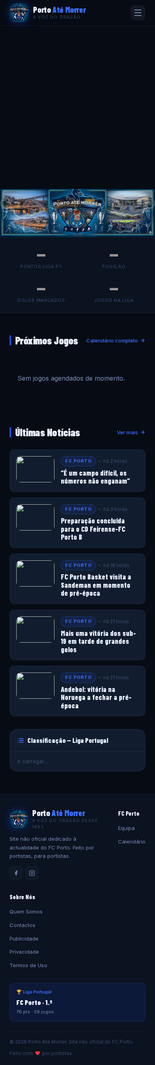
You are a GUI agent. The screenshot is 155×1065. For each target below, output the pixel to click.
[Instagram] (31, 873)
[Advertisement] (77, 107)
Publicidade (24, 938)
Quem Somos (26, 911)
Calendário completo (112, 340)
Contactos (22, 925)
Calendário (131, 841)
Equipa (126, 828)
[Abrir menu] (137, 12)
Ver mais (127, 432)
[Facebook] (16, 873)
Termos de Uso (28, 965)
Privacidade (24, 951)
